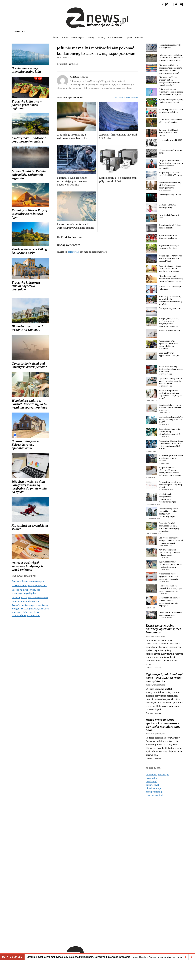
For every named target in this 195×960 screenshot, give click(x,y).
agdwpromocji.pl (154, 791)
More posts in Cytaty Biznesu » (126, 97)
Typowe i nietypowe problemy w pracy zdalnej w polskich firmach (170, 564)
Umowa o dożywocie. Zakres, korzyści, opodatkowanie (26, 444)
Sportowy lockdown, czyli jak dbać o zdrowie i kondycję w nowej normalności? (170, 186)
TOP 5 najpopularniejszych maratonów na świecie (171, 110)
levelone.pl (151, 781)
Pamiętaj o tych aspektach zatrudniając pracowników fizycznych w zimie (72, 181)
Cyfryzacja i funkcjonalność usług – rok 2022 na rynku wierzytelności (171, 381)
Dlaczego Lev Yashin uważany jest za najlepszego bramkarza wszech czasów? (169, 81)
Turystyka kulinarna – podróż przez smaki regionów (27, 105)
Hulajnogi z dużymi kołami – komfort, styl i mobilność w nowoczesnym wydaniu (171, 57)
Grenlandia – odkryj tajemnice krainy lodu (26, 69)
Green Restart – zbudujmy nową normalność (170, 613)
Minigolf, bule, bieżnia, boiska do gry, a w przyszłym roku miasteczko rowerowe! (169, 322)
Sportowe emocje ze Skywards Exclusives (168, 236)
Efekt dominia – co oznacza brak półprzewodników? (117, 179)
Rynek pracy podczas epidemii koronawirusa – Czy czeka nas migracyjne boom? (170, 394)
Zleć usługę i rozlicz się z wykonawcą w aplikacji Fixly (73, 136)
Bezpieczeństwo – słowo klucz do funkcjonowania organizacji (170, 407)
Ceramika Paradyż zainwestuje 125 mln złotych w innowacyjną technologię (169, 527)
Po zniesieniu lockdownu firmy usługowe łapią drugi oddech (170, 484)
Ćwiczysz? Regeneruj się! (170, 308)
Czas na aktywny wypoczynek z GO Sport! (170, 354)
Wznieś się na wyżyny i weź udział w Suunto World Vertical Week (170, 258)
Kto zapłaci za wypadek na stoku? (30, 527)
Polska (65, 37)
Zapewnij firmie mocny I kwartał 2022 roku (118, 136)
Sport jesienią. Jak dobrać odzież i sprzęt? (170, 226)
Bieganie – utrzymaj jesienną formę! (167, 206)
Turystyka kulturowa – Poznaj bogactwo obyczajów (27, 286)
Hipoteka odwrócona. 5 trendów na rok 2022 (27, 328)
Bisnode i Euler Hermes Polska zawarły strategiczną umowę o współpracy (169, 601)
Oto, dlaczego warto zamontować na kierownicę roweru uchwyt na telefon (171, 278)
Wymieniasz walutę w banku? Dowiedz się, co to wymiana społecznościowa (29, 404)
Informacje (76, 37)
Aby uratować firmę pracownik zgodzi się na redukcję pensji (169, 552)
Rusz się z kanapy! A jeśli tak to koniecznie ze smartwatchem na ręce (170, 268)
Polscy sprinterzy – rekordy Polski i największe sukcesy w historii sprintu (171, 92)
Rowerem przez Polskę (169, 330)
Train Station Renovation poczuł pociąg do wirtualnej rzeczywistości (170, 431)
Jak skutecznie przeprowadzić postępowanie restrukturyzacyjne (167, 498)
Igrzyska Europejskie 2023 (170, 140)
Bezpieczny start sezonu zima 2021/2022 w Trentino (170, 173)
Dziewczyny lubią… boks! (170, 194)
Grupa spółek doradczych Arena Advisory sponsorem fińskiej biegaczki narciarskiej (171, 164)
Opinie (129, 37)
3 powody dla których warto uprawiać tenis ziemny (168, 132)
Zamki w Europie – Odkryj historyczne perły (29, 250)
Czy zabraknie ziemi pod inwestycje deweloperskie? (29, 365)
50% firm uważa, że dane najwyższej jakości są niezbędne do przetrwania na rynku (29, 486)
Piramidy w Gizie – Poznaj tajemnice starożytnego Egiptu (29, 213)
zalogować (73, 251)
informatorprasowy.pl (157, 774)
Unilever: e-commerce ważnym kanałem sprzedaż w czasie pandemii (171, 540)
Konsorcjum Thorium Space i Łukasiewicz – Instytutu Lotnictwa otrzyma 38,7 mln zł (171, 445)
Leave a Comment (154, 668)
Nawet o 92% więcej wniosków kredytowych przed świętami (27, 566)
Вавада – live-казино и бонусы (28, 581)
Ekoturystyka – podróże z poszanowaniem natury (29, 139)
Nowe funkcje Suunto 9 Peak (169, 216)
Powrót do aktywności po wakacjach (170, 287)
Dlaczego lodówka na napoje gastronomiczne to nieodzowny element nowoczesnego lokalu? (170, 69)
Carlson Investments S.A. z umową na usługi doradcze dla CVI (171, 419)
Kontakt (139, 37)
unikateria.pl (152, 784)
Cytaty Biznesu (115, 37)
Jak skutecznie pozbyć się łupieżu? (29, 585)
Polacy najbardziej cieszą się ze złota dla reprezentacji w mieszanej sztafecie (170, 300)
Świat (55, 37)
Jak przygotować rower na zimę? (170, 151)
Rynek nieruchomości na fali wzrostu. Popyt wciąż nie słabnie (75, 225)
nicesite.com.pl (153, 788)
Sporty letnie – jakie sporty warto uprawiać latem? (171, 100)
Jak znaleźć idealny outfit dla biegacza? (170, 46)
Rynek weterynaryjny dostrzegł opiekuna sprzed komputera (171, 369)
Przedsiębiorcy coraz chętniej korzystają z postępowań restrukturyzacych (168, 512)
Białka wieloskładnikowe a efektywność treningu (170, 121)
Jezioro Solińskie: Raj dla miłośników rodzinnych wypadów (29, 174)
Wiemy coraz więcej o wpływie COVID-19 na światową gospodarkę (168, 576)
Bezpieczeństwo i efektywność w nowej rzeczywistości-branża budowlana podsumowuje (170, 471)
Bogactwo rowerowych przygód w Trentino (169, 246)
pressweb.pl (152, 778)
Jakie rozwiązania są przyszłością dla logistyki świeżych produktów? (170, 588)
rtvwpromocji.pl (154, 795)
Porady (91, 37)
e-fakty (101, 37)
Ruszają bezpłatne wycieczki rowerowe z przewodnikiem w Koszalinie (168, 345)
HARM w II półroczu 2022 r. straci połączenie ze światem (171, 458)
